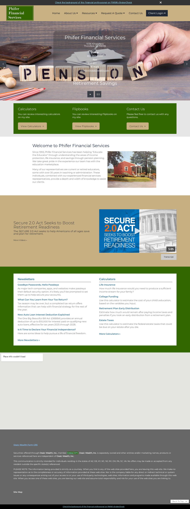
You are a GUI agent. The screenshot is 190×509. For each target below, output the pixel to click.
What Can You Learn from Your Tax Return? (43, 299)
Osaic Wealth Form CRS (25, 445)
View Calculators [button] (31, 126)
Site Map (17, 492)
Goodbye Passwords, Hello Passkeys (38, 284)
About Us (70, 13)
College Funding (108, 296)
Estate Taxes (106, 320)
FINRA (70, 453)
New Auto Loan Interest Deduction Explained (44, 314)
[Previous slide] (3, 64)
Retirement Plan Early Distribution (119, 308)
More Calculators (109, 334)
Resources (88, 13)
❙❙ (98, 94)
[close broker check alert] (161, 2)
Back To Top (178, 501)
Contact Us (136, 13)
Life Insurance (107, 284)
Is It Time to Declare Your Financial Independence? (47, 329)
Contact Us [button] (136, 126)
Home (56, 13)
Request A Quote (112, 13)
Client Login (155, 13)
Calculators (107, 279)
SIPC (76, 453)
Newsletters (26, 279)
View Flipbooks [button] (84, 126)
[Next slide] (187, 64)
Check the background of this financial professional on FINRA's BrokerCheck (93, 2)
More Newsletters (29, 340)
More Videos (20, 240)
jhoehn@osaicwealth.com (95, 70)
